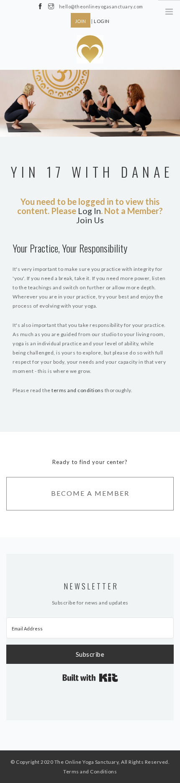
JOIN (80, 21)
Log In (89, 211)
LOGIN (102, 21)
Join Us (90, 220)
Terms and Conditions (90, 771)
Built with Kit (90, 677)
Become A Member (90, 493)
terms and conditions (77, 390)
